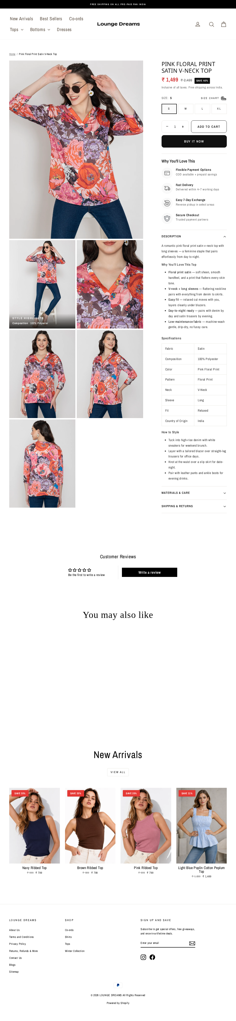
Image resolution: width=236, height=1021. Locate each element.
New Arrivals (21, 18)
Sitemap (14, 972)
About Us (14, 930)
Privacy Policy (17, 944)
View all (118, 772)
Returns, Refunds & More (23, 951)
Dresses (64, 29)
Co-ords (76, 18)
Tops (15, 29)
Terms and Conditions (21, 937)
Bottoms (38, 29)
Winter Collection (75, 951)
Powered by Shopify (118, 1003)
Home (12, 54)
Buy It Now (194, 141)
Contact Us (15, 958)
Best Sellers (51, 18)
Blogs (12, 965)
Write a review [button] (150, 572)
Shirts (68, 937)
